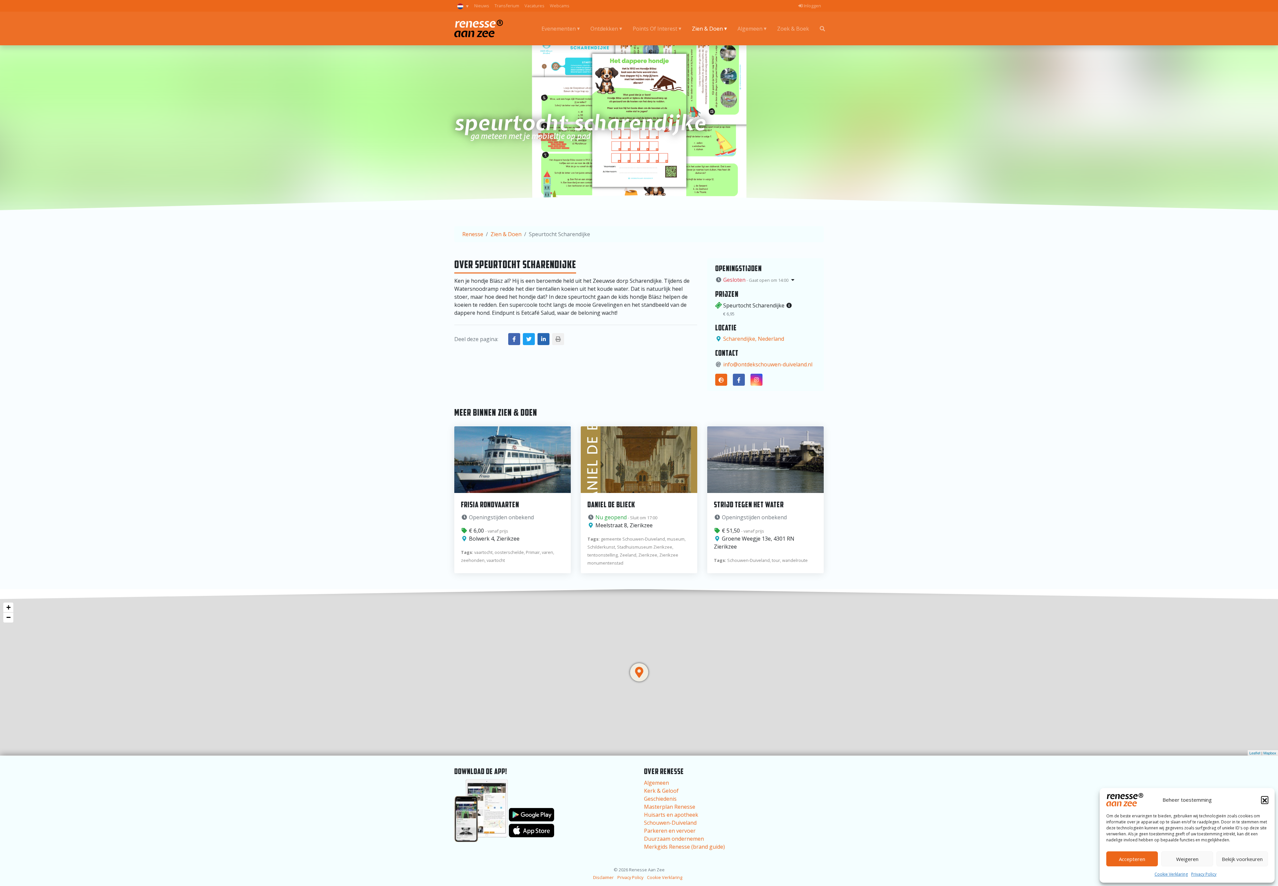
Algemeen (750, 28)
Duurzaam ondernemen (674, 838)
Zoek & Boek (793, 28)
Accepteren (1132, 859)
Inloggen (812, 6)
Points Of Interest (655, 28)
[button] (1264, 799)
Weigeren (1187, 859)
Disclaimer (603, 877)
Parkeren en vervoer (670, 830)
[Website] (721, 380)
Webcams (559, 6)
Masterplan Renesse (669, 806)
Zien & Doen (707, 28)
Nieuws (481, 6)
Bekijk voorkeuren (1242, 859)
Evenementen (558, 28)
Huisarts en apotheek (671, 814)
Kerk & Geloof (661, 790)
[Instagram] (756, 380)
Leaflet (1254, 752)
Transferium (507, 6)
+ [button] (8, 607)
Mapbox (1269, 752)
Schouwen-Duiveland (670, 822)
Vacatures (534, 6)
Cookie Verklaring (1171, 874)
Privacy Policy (1203, 874)
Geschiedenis (660, 798)
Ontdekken (604, 28)
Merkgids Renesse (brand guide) (684, 846)
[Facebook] (739, 380)
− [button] (8, 617)
